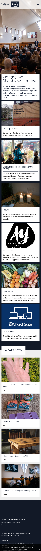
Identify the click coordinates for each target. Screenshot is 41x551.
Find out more (29, 547)
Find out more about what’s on (10, 535)
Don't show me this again (19, 549)
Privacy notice (5, 525)
